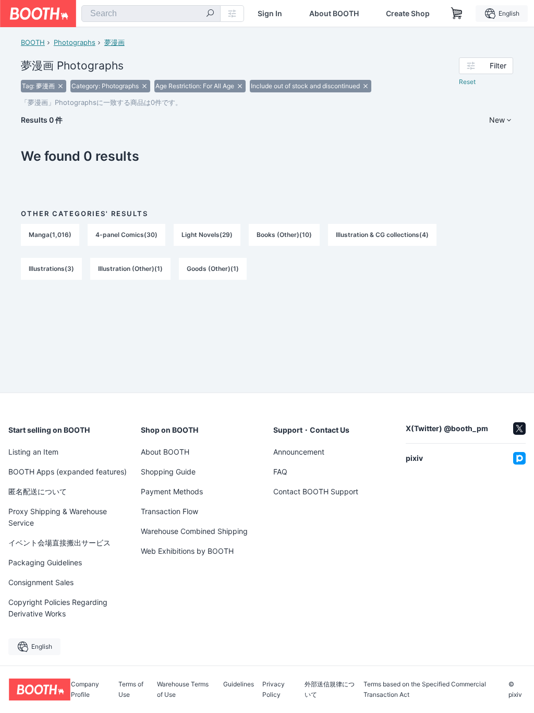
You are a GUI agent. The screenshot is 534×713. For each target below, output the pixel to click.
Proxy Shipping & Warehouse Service (57, 517)
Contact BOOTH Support (315, 491)
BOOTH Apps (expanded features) (67, 471)
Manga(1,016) (50, 235)
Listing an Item (33, 451)
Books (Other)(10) (284, 235)
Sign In (270, 13)
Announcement (298, 451)
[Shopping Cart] (456, 13)
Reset (467, 82)
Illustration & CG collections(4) (382, 235)
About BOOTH (334, 13)
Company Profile (85, 689)
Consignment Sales (41, 582)
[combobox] (151, 13)
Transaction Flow (169, 511)
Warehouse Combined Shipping (194, 531)
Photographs (74, 42)
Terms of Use (130, 689)
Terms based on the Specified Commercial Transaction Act (424, 689)
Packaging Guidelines (45, 562)
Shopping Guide (168, 471)
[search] (210, 14)
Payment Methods (172, 491)
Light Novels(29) (207, 235)
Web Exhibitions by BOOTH (187, 550)
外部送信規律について (330, 689)
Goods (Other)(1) (213, 268)
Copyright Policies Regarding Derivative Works (57, 608)
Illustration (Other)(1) (130, 268)
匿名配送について (37, 491)
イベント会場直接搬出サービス (59, 542)
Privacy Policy (273, 689)
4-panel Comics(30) (126, 235)
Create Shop (408, 13)
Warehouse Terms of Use (183, 689)
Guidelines (238, 684)
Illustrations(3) (51, 268)
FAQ (280, 471)
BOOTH (33, 42)
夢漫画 (114, 42)
